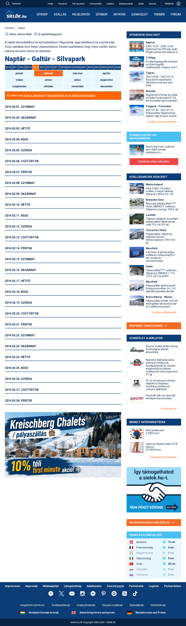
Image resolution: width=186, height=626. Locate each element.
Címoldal (9, 28)
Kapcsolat (31, 586)
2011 (15, 67)
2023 (97, 67)
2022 (90, 67)
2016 (49, 67)
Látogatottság (72, 586)
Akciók (152, 3)
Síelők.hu (16, 14)
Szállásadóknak (61, 605)
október (48, 86)
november (78, 86)
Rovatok (62, 3)
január (19, 73)
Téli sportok (78, 3)
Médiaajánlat (51, 586)
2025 (111, 67)
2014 (36, 67)
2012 (22, 67)
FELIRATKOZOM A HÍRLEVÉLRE (150, 522)
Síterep (42, 14)
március (78, 73)
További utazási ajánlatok (162, 121)
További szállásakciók (164, 312)
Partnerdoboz (172, 586)
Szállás (60, 14)
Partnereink (136, 586)
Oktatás (119, 14)
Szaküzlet (139, 14)
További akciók (168, 408)
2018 (63, 67)
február (48, 73)
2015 (42, 67)
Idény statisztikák (20, 34)
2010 (8, 67)
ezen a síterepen (34, 95)
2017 (56, 67)
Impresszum (12, 586)
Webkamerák (126, 3)
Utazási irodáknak (112, 605)
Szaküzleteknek (86, 605)
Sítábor (101, 14)
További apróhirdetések (163, 457)
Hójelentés (81, 14)
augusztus (106, 79)
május (19, 79)
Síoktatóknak (158, 605)
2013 (29, 67)
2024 (104, 67)
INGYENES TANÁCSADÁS (146, 325)
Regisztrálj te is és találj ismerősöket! (71, 95)
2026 (118, 67)
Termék (159, 14)
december (106, 86)
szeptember (19, 86)
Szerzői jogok (115, 586)
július (77, 79)
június (48, 79)
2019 (70, 67)
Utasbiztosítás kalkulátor (154, 161)
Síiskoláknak (137, 605)
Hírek (50, 3)
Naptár (21, 28)
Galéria (110, 3)
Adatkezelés (94, 586)
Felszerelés (96, 3)
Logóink (154, 586)
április (106, 73)
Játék (141, 3)
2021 (83, 67)
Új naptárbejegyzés (50, 34)
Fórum (176, 14)
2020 (77, 67)
